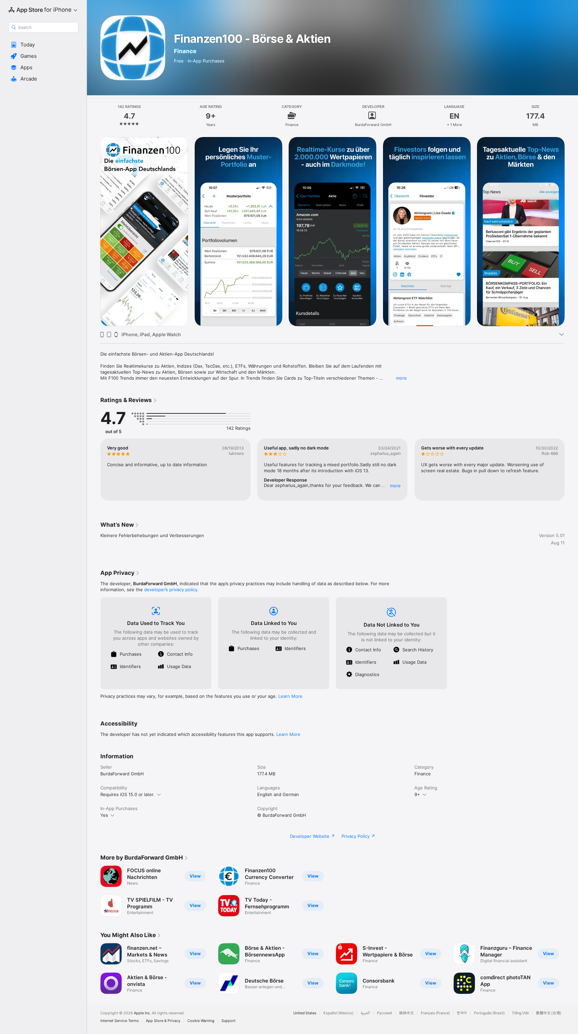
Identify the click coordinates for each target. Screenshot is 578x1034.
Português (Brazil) (489, 1013)
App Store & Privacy (163, 1021)
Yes (104, 815)
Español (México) (338, 1013)
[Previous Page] (93, 231)
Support (228, 1021)
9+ (417, 794)
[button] (43, 45)
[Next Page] (571, 231)
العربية (365, 1013)
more (401, 378)
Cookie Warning (200, 1021)
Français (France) (435, 1013)
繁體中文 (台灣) (548, 1013)
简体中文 (406, 1013)
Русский (384, 1013)
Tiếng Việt (520, 1013)
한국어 (462, 1013)
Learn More (290, 696)
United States (304, 1013)
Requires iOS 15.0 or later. (127, 794)
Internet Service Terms (119, 1021)
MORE (395, 485)
